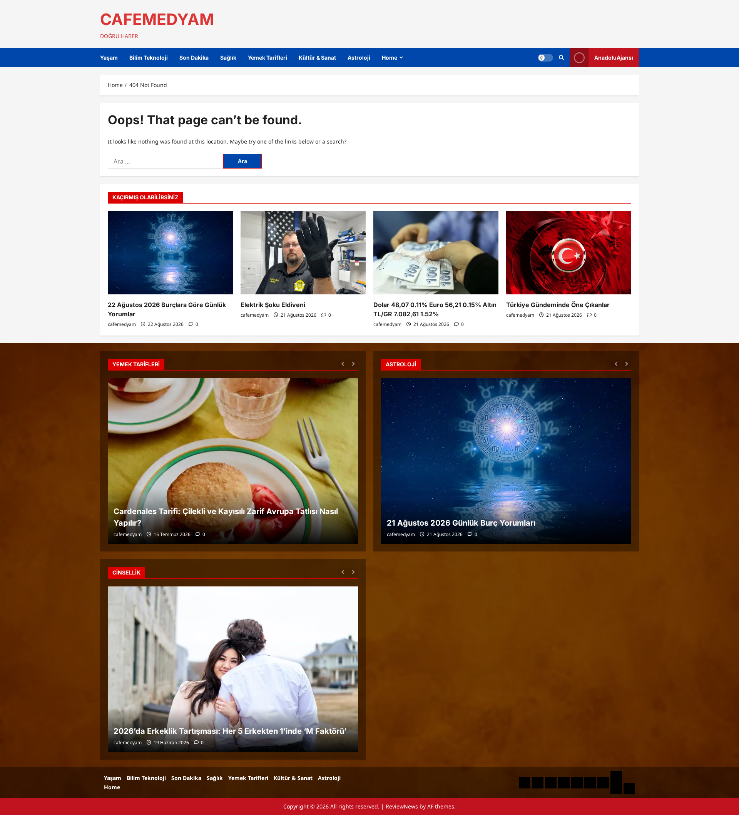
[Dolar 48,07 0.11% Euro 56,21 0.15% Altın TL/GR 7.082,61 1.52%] (435, 253)
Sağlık (228, 57)
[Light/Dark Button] (545, 58)
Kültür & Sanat (317, 57)
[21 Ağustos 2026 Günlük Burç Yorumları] (506, 461)
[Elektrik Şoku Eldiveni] (303, 253)
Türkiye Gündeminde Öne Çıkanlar (558, 305)
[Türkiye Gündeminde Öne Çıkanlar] (568, 253)
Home (389, 57)
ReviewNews (402, 806)
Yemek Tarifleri (267, 57)
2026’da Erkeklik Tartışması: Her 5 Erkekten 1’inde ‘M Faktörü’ (230, 731)
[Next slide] (353, 363)
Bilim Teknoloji (148, 57)
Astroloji (359, 57)
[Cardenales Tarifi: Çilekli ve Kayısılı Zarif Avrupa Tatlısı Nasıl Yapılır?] (233, 461)
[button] (561, 57)
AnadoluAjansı (613, 57)
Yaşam (109, 57)
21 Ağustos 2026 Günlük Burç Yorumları (461, 523)
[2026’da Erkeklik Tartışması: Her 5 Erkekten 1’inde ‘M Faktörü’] (233, 669)
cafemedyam (122, 324)
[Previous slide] (343, 363)
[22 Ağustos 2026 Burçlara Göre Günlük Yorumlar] (170, 253)
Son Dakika (194, 57)
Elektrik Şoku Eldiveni (273, 305)
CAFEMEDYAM (157, 19)
